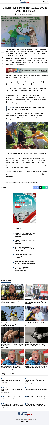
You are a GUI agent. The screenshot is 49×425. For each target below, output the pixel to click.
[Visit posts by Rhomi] (15, 14)
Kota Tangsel (4, 342)
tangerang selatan (25, 182)
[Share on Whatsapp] (2, 60)
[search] (43, 1)
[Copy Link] (2, 66)
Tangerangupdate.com (12, 49)
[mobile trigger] (2, 1)
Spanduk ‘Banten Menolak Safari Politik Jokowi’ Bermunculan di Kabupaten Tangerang (25, 242)
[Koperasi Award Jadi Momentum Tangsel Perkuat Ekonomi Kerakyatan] (12, 292)
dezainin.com (33, 419)
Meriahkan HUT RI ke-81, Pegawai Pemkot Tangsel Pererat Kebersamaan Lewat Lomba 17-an (36, 324)
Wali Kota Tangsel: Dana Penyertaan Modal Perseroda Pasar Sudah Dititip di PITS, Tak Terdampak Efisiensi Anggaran (11, 368)
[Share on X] (2, 57)
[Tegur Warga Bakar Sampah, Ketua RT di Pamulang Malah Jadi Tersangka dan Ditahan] (36, 335)
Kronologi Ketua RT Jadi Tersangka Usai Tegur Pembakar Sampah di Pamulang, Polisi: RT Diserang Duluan (12, 346)
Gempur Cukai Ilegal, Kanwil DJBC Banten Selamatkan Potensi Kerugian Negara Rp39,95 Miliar (24, 269)
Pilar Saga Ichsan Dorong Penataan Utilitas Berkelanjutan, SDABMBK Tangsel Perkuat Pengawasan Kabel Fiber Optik (11, 324)
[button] (20, 225)
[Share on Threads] (2, 63)
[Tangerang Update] (24, 1)
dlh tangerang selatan (15, 182)
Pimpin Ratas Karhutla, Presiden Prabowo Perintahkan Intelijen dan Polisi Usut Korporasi (25, 249)
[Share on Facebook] (2, 54)
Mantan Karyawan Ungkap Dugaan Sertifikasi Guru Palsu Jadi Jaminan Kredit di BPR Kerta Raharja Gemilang (35, 406)
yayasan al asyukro (33, 182)
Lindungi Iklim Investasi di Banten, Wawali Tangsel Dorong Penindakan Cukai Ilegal (24, 256)
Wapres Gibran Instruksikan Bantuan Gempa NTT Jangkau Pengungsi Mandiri (25, 262)
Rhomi (18, 14)
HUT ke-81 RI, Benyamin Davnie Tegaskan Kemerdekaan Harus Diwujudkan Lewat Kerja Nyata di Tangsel (35, 302)
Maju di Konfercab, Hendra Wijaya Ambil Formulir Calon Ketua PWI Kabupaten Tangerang (25, 234)
